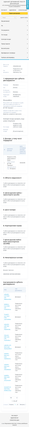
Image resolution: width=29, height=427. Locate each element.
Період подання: (5, 43)
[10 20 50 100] (14, 397)
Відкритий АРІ (12, 10)
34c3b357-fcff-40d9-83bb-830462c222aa (7, 389)
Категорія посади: (6, 39)
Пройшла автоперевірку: (8, 57)
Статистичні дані (23, 10)
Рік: (2, 25)
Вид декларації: (5, 21)
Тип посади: (4, 34)
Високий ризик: (5, 48)
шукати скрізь (24, 17)
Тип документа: (5, 30)
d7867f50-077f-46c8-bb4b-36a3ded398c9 (8, 347)
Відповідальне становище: (8, 53)
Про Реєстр (4, 10)
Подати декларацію (14, 13)
